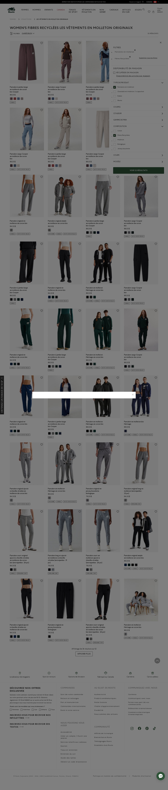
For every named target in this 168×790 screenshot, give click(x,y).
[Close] (133, 395)
